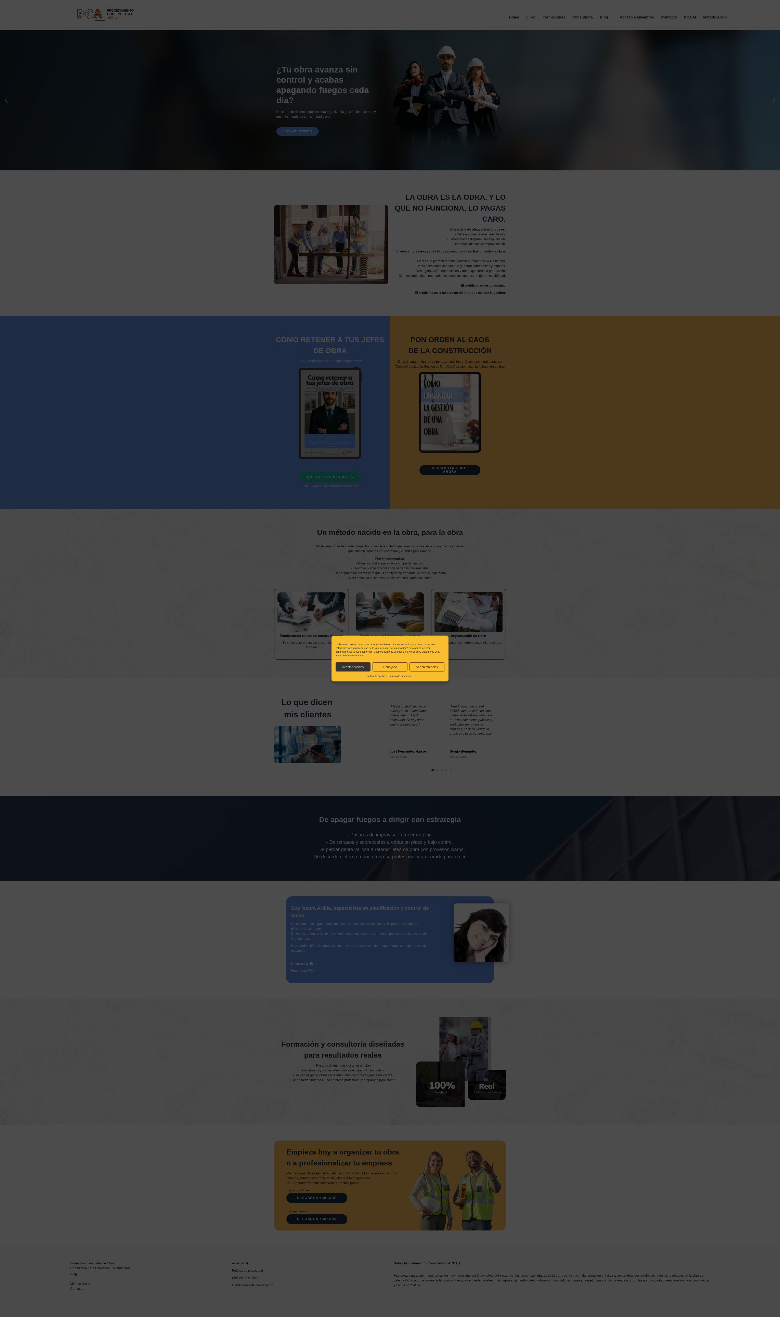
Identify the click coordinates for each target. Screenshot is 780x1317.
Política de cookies (376, 676)
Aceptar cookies (353, 667)
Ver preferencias (427, 667)
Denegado (390, 667)
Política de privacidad (400, 676)
